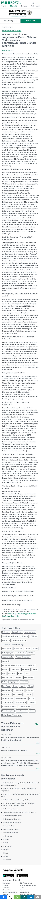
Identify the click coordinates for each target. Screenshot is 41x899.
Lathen (5, 856)
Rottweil (6, 839)
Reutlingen (6, 50)
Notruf (4, 682)
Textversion (24, 890)
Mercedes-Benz (21, 698)
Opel (4, 673)
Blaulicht (13, 6)
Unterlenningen (30, 632)
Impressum (6, 883)
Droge (15, 686)
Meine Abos (35, 6)
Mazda (31, 698)
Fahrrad (27, 648)
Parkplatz (5, 669)
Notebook (29, 690)
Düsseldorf (7, 860)
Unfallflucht (18, 648)
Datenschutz (7, 890)
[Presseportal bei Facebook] (13, 880)
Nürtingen (24, 636)
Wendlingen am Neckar (10, 636)
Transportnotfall (7, 702)
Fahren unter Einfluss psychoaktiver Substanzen (18, 665)
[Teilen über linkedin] (30, 897)
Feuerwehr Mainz (9, 826)
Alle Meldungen (9, 21)
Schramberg (7, 836)
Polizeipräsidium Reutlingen (11, 30)
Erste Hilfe (11, 673)
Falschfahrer (20, 653)
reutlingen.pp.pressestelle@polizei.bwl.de (21, 614)
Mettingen (5, 632)
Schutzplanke (7, 648)
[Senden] (37, 897)
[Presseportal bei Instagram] (18, 880)
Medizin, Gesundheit (9, 707)
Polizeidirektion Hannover (12, 819)
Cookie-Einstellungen (10, 892)
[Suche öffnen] (33, 3)
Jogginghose (13, 682)
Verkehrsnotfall (21, 702)
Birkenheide (7, 846)
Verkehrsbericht (21, 711)
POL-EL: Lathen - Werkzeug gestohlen (16, 800)
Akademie (6, 887)
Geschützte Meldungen (28, 894)
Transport (32, 702)
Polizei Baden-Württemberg (11, 715)
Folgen (28, 21)
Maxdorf (6, 849)
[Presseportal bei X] (15, 880)
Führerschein (19, 690)
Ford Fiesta (6, 686)
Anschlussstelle (7, 657)
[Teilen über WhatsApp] (17, 897)
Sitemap (5, 894)
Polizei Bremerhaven (10, 809)
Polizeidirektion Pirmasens (12, 816)
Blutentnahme (7, 690)
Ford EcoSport (7, 678)
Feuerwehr (26, 669)
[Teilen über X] (10, 897)
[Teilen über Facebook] (3, 897)
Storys (3, 6)
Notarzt (22, 686)
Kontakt (5, 885)
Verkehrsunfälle (7, 698)
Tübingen (34, 636)
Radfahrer (30, 653)
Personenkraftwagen (23, 657)
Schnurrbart (15, 669)
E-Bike (20, 673)
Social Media (24, 892)
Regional (24, 6)
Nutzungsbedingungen (28, 885)
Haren (5, 853)
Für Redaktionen (26, 883)
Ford (27, 673)
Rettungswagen (7, 653)
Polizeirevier (17, 694)
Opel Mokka (6, 694)
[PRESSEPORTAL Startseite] (10, 2)
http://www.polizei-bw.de (10, 616)
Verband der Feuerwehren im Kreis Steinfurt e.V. (19, 812)
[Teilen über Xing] (23, 897)
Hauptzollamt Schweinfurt (12, 822)
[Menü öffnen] (38, 3)
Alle (37, 724)
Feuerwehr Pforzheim (10, 832)
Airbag (35, 648)
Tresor (35, 669)
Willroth (6, 843)
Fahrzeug (18, 678)
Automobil (5, 661)
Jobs (22, 887)
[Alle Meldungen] (20, 17)
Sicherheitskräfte (24, 707)
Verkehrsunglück (8, 711)
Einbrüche (28, 694)
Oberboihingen (17, 632)
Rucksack (24, 682)
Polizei (32, 711)
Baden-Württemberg (19, 640)
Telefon (30, 686)
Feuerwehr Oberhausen (11, 829)
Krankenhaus (28, 678)
